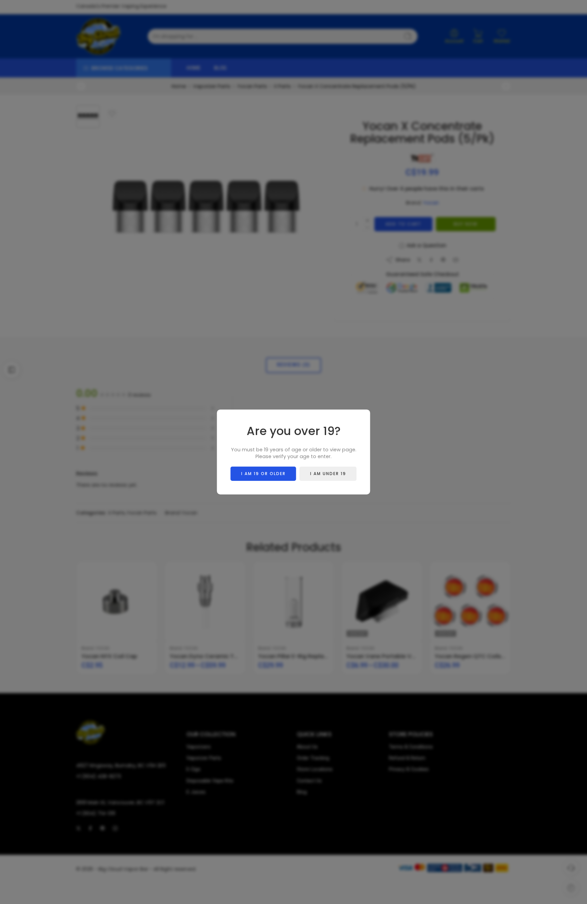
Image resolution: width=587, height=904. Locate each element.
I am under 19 (328, 473)
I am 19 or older (263, 473)
